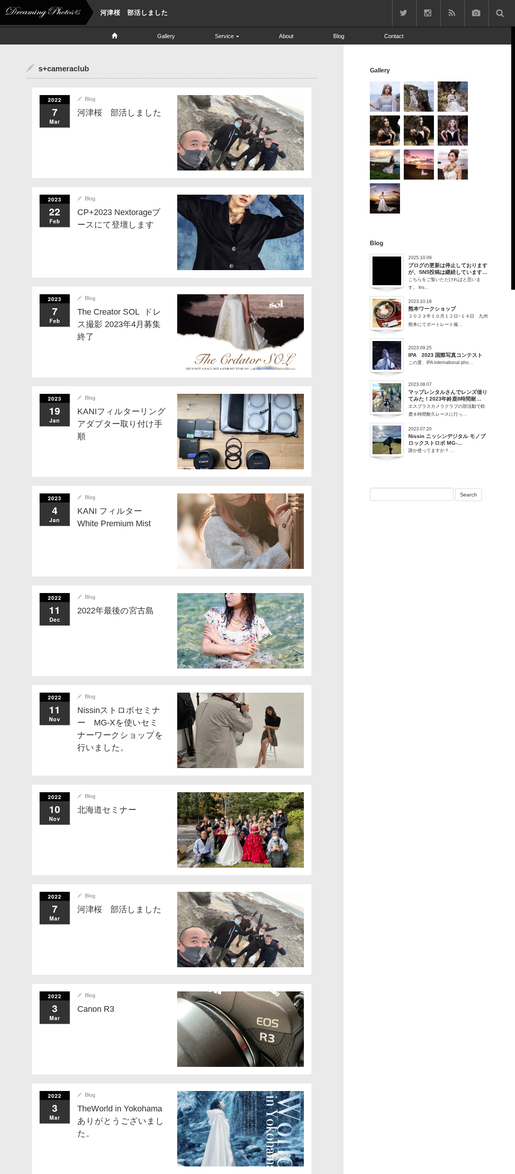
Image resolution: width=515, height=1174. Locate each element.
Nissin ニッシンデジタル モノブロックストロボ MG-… (447, 439)
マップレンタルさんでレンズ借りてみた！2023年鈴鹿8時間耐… (447, 395)
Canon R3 (95, 1009)
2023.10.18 (420, 301)
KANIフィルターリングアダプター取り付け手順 (121, 424)
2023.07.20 (420, 429)
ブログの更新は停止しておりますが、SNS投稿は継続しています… (447, 268)
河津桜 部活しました (119, 112)
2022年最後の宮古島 (115, 610)
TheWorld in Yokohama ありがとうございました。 (123, 1121)
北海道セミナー (106, 809)
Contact (393, 36)
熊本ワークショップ (432, 309)
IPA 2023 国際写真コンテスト (445, 355)
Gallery (166, 36)
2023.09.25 (420, 347)
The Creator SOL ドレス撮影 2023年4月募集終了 (119, 324)
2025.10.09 (420, 257)
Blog (338, 36)
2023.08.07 (420, 384)
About (286, 36)
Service (225, 36)
